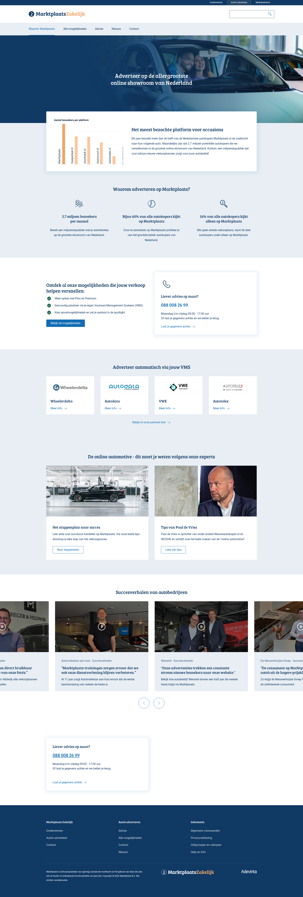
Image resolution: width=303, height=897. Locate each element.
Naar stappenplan (68, 549)
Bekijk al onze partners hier (149, 422)
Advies (99, 28)
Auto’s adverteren (239, 2)
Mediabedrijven (263, 2)
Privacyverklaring (201, 838)
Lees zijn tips (173, 549)
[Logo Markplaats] (57, 14)
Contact (134, 28)
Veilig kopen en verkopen (206, 845)
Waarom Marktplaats (42, 28)
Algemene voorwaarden (205, 830)
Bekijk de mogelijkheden (65, 323)
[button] (269, 14)
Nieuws (116, 28)
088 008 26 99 (66, 755)
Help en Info (198, 852)
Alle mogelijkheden (75, 28)
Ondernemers (216, 2)
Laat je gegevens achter (175, 326)
